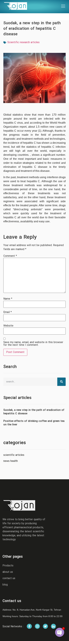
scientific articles (13, 455)
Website (8, 326)
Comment (10, 256)
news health (10, 461)
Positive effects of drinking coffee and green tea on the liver (33, 423)
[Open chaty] (59, 632)
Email (7, 312)
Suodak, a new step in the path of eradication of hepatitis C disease (33, 412)
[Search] (61, 382)
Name (7, 299)
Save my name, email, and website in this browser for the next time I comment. (33, 343)
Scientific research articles (23, 42)
